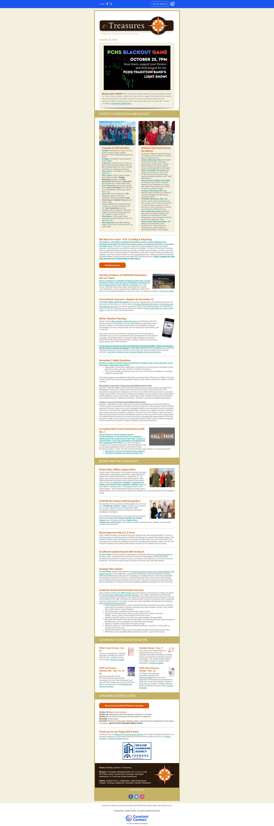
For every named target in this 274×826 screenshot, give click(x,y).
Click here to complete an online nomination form (124, 453)
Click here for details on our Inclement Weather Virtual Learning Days (134, 352)
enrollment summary (162, 555)
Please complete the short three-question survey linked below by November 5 (137, 257)
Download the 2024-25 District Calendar (124, 705)
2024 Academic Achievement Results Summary (120, 595)
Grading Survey (112, 265)
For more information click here (145, 304)
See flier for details (117, 660)
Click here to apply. (166, 291)
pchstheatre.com (125, 684)
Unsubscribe (119, 811)
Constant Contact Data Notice (148, 811)
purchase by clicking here (121, 104)
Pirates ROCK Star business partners (129, 734)
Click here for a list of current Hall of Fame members (125, 451)
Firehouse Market (146, 677)
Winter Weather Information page (124, 321)
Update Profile (130, 811)
